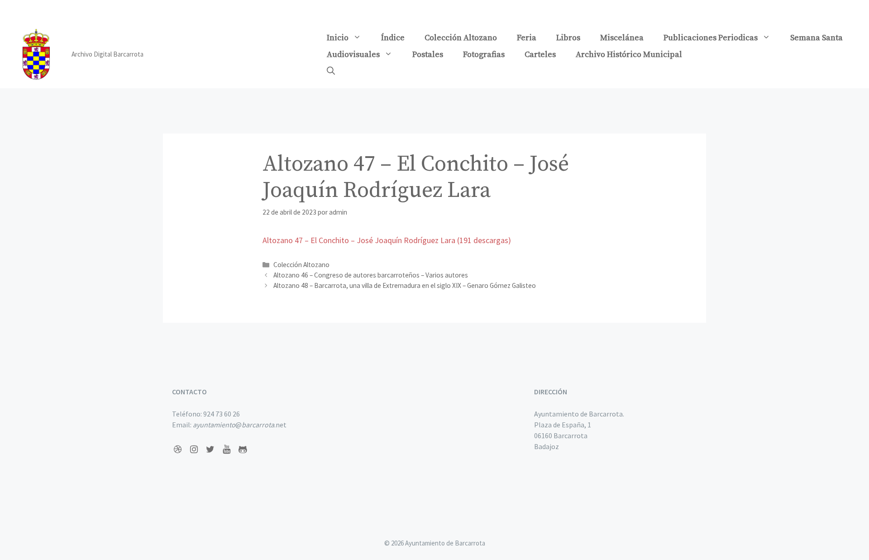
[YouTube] (226, 449)
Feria (526, 38)
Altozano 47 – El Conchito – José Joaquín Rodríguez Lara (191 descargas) (387, 240)
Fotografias (484, 54)
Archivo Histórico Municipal (629, 54)
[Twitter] (210, 449)
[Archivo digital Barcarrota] (36, 53)
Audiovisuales (353, 54)
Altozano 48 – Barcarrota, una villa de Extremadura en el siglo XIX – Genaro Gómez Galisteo (404, 285)
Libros (568, 38)
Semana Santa (816, 38)
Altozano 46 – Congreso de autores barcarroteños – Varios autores (370, 275)
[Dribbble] (177, 449)
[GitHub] (242, 449)
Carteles (540, 54)
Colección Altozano (461, 38)
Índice (393, 38)
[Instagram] (193, 449)
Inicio (338, 38)
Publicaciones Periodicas (711, 38)
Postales (427, 54)
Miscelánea (622, 38)
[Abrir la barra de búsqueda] (331, 71)
